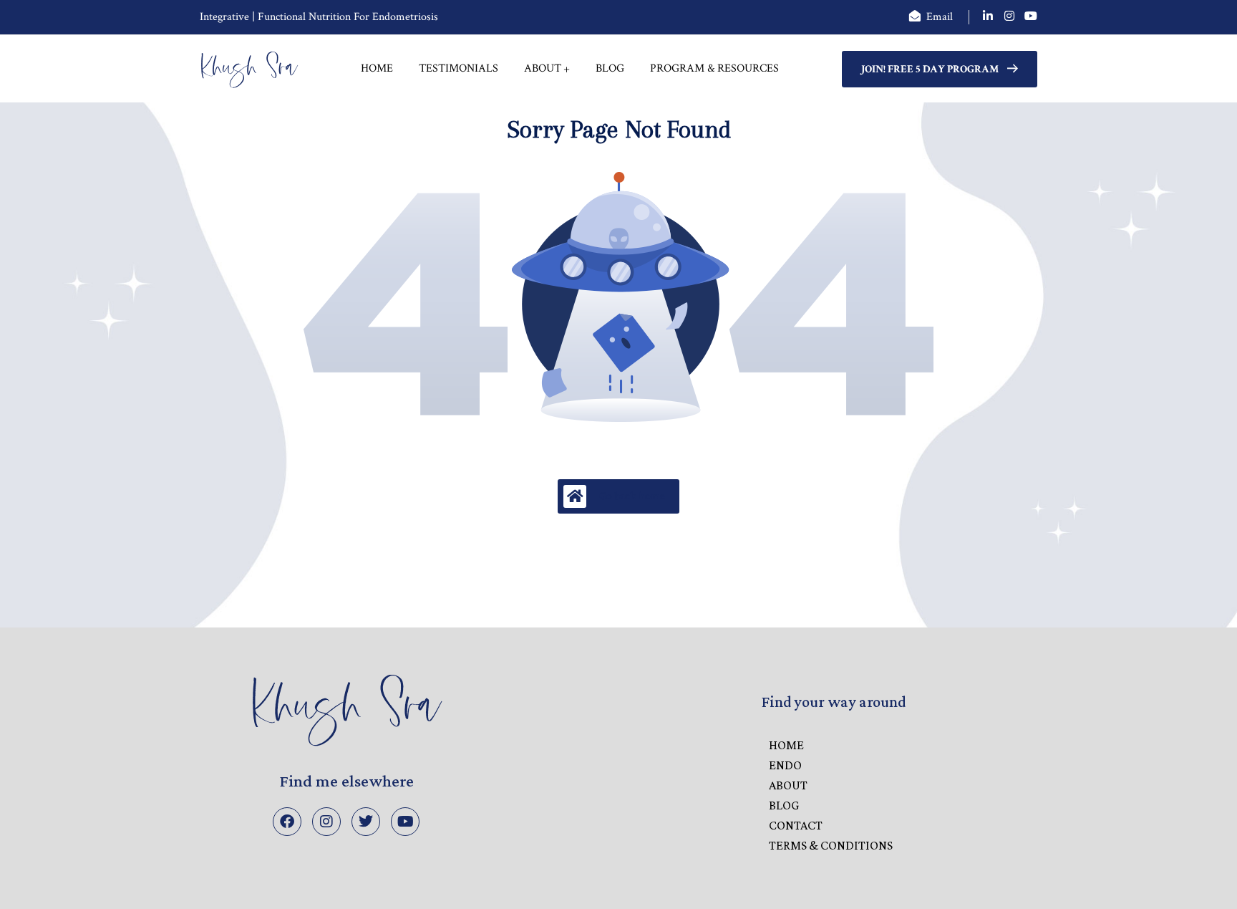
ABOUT (788, 785)
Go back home (632, 496)
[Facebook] (287, 821)
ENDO (785, 765)
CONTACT (796, 825)
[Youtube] (405, 821)
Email (939, 16)
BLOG (784, 805)
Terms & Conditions (831, 845)
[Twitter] (365, 821)
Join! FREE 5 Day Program (930, 69)
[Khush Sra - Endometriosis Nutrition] (249, 69)
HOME (786, 745)
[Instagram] (326, 821)
